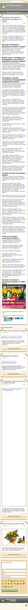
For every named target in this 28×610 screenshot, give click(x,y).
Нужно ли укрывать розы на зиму (13, 523)
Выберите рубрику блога (14, 12)
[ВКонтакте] (5, 318)
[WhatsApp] (7, 320)
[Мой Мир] (9, 318)
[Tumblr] (22, 318)
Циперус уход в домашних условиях (14, 330)
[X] (11, 318)
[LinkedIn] (16, 318)
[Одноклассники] (7, 318)
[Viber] (5, 320)
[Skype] (9, 320)
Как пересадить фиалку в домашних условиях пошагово (14, 382)
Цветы (24, 23)
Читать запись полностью (14, 348)
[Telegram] (11, 320)
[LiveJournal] (18, 318)
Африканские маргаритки (10, 356)
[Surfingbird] (20, 318)
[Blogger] (14, 318)
